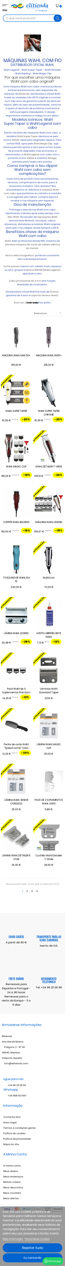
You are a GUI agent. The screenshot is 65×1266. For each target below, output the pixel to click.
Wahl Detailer (53, 70)
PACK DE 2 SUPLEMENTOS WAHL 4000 (48, 801)
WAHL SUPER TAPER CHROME (49, 412)
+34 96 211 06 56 (51, 987)
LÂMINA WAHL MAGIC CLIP (49, 746)
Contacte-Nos (12, 1117)
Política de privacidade (17, 1139)
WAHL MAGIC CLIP (16, 466)
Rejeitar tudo (32, 1247)
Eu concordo (32, 1258)
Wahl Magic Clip (42, 73)
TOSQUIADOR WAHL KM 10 (16, 579)
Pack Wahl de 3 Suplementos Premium (16, 690)
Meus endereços (13, 1176)
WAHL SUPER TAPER (16, 411)
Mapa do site (11, 1144)
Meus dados (10, 1171)
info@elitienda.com (16, 1063)
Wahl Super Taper (32, 70)
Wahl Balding (23, 73)
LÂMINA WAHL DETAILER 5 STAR (16, 857)
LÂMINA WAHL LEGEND (16, 633)
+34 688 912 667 (17, 1095)
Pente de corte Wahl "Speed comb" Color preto (16, 746)
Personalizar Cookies (37, 1239)
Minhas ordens (12, 1182)
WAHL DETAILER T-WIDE (48, 466)
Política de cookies (14, 1133)
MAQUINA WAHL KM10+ (49, 355)
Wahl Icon (49, 577)
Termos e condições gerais (19, 1128)
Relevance (48, 313)
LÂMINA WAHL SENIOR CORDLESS (16, 801)
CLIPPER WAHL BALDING (16, 522)
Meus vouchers (12, 1193)
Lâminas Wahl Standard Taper (49, 690)
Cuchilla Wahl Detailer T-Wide (48, 857)
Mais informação (13, 1239)
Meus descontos (13, 1187)
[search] (58, 18)
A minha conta (12, 1165)
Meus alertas (11, 1198)
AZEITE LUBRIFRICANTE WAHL (48, 635)
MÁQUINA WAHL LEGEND (48, 522)
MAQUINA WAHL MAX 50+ (16, 355)
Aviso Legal (10, 1122)
